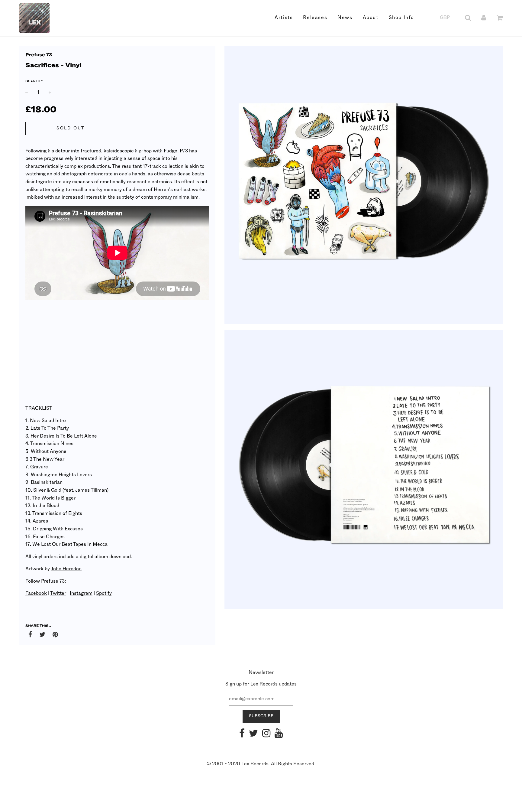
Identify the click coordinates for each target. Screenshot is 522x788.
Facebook (36, 593)
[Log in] (483, 17)
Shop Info (401, 17)
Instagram (81, 593)
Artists (284, 17)
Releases (315, 17)
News (344, 17)
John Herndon (66, 568)
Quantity (34, 81)
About (371, 17)
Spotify (104, 593)
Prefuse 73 (38, 55)
